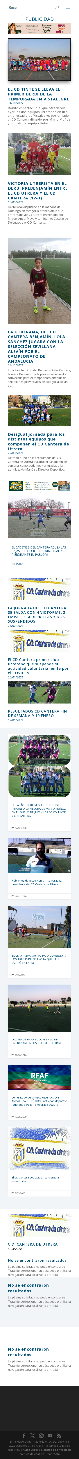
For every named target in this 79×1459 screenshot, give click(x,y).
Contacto (53, 1454)
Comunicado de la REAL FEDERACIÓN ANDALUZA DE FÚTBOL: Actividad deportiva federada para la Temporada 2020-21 (39, 1092)
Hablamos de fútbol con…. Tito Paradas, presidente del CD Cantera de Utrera (39, 869)
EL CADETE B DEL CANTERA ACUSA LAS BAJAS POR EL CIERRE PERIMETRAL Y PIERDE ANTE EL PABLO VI (39, 550)
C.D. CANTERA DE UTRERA (33, 1244)
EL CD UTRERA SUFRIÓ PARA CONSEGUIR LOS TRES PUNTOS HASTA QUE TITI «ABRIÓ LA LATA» (39, 942)
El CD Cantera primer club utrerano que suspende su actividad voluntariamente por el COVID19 (38, 666)
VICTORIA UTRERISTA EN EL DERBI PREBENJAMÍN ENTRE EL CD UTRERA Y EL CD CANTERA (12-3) (38, 190)
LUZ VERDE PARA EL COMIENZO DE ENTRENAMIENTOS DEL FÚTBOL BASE (39, 1021)
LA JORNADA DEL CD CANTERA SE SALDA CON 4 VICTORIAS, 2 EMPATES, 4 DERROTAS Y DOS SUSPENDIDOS (37, 614)
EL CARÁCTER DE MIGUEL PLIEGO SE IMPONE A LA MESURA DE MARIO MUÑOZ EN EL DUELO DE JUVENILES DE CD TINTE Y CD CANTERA (39, 782)
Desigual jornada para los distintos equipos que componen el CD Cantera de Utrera (38, 441)
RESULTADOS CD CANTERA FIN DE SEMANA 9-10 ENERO (37, 713)
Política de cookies (31, 1454)
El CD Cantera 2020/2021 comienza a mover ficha (39, 1162)
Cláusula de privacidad (56, 1449)
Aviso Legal (30, 1449)
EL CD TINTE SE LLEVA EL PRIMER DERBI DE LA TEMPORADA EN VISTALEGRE (38, 94)
